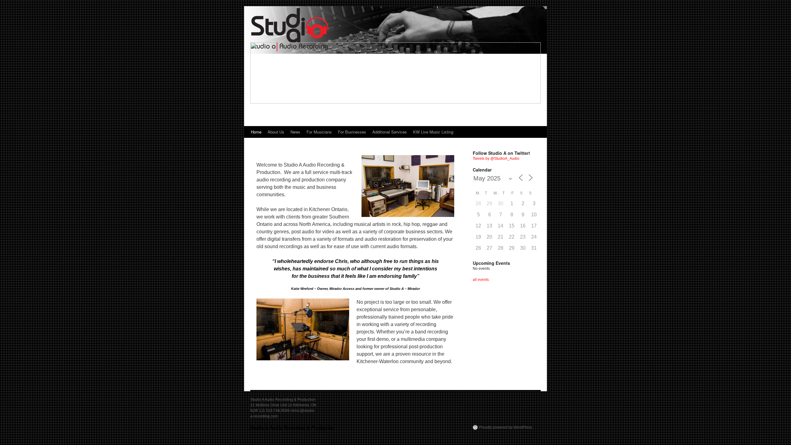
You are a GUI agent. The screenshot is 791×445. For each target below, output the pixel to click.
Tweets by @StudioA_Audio (496, 158)
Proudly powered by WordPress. (506, 427)
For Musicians (319, 132)
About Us (276, 132)
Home (256, 132)
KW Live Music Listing (433, 132)
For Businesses (352, 132)
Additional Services (389, 132)
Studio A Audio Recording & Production (292, 427)
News (295, 132)
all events (481, 280)
